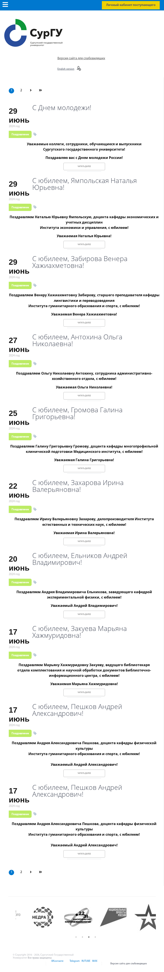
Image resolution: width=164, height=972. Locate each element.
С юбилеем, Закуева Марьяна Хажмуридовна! (79, 632)
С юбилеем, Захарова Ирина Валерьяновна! (78, 486)
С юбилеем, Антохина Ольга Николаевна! (77, 340)
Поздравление (20, 134)
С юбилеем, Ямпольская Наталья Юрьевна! (84, 184)
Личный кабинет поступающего (130, 5)
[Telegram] (74, 963)
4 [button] (95, 937)
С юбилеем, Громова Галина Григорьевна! (77, 413)
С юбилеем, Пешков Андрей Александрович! (77, 710)
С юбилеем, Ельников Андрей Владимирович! (79, 559)
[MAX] (94, 963)
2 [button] (82, 937)
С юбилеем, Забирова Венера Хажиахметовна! (79, 262)
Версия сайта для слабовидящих (81, 58)
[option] (33, 917)
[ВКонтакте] (57, 963)
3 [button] (89, 937)
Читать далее (84, 166)
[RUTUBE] (85, 963)
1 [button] (76, 937)
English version (65, 69)
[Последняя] (40, 91)
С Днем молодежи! (61, 107)
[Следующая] (30, 91)
